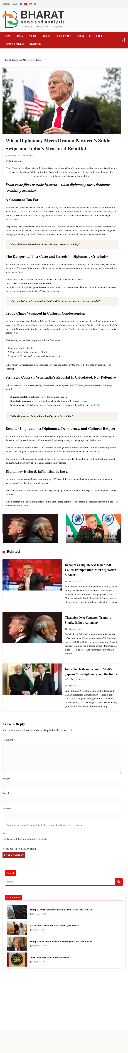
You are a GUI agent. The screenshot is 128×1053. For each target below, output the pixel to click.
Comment (8, 739)
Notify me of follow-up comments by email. (24, 839)
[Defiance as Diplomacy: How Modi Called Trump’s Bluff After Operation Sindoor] (32, 561)
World (32, 36)
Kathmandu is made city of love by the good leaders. (54, 925)
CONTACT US (35, 44)
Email (6, 793)
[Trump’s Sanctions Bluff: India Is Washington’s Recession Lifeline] (17, 944)
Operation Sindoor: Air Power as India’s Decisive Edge (93, 538)
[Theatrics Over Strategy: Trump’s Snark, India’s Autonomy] (32, 613)
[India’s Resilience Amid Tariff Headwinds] (17, 959)
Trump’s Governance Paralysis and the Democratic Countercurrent (61, 909)
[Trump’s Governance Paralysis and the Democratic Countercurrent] (17, 912)
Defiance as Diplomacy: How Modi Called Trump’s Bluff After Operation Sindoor (90, 570)
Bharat (20, 36)
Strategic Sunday (14, 44)
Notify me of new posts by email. (19, 848)
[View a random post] (123, 40)
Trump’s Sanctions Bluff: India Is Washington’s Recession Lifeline (61, 941)
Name (6, 778)
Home (8, 36)
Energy (80, 36)
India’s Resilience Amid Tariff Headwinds (49, 957)
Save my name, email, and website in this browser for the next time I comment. (45, 825)
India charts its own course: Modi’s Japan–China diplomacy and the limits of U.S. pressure (91, 674)
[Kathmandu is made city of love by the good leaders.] (17, 928)
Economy (45, 36)
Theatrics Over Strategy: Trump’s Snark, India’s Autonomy (30, 538)
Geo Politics (95, 36)
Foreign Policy (63, 36)
